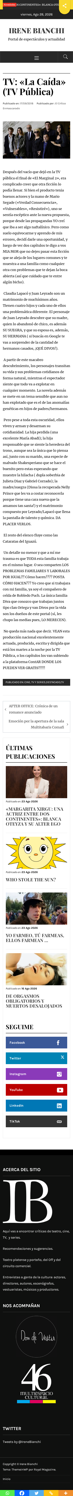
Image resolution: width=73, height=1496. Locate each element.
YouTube (16, 1090)
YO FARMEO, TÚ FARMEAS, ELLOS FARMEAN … (35, 937)
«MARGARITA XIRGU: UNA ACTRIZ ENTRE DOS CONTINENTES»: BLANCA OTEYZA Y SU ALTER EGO (34, 816)
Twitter (15, 1058)
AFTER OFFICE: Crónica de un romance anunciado (33, 709)
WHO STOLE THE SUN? (31, 879)
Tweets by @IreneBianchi (22, 1442)
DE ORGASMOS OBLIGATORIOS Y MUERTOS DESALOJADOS (34, 1001)
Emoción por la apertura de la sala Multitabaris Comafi (36, 724)
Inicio (6, 1479)
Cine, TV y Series (34, 682)
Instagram (18, 1074)
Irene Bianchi (36, 30)
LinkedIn (16, 1105)
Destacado (53, 682)
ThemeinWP (20, 1469)
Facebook (17, 1042)
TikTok (15, 1121)
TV (62, 682)
